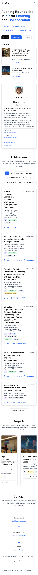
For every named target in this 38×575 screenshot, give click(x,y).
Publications (16, 37)
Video (15, 227)
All (7, 173)
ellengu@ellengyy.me (10, 137)
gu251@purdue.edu (10, 133)
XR (12, 173)
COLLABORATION (14, 178)
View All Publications (17, 410)
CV (7, 37)
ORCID (23, 556)
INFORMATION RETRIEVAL (27, 182)
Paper (7, 227)
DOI (14, 260)
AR (28, 178)
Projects (27, 37)
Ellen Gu (5, 3)
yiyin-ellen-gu (19, 550)
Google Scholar (10, 142)
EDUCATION (19, 173)
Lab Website (20, 561)
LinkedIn (8, 145)
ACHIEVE (29, 173)
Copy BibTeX (29, 260)
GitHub (32, 556)
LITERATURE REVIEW (9, 182)
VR (24, 178)
